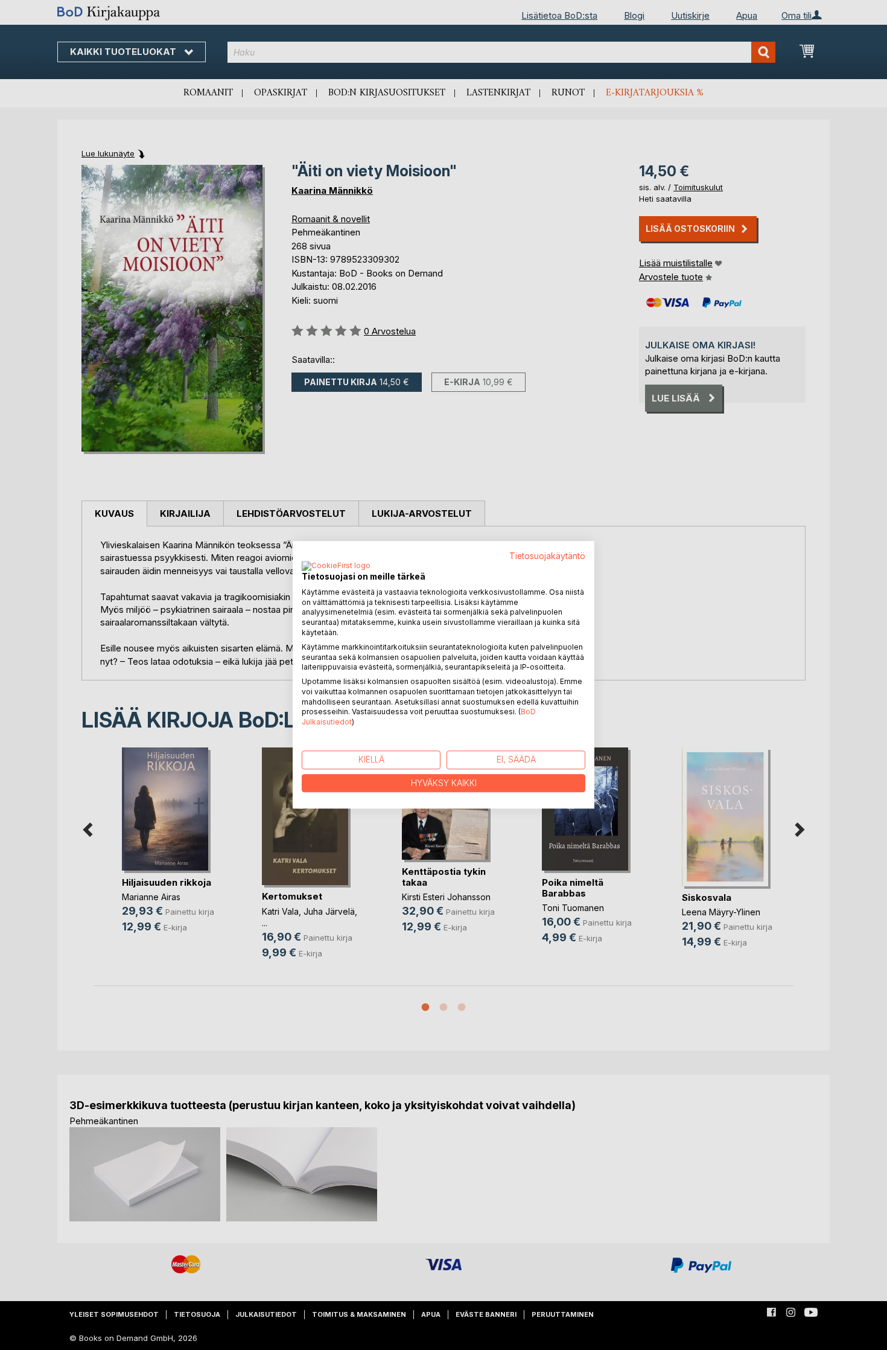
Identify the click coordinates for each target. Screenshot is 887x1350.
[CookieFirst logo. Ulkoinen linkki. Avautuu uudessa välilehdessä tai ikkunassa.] (336, 566)
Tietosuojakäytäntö (547, 556)
